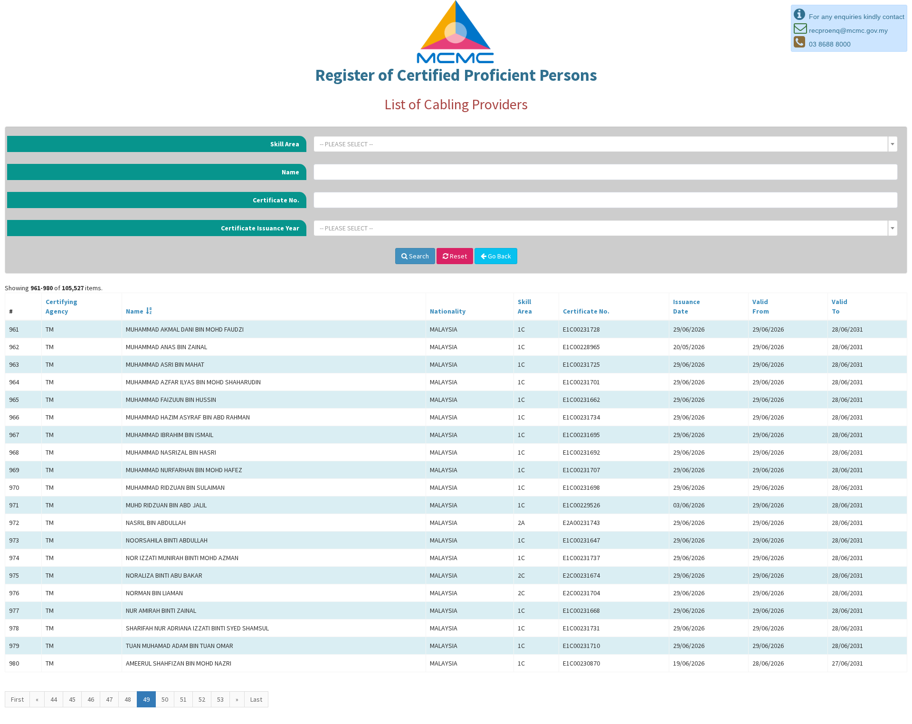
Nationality (448, 311)
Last (256, 699)
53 (220, 699)
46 (90, 699)
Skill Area (284, 144)
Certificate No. (276, 200)
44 (53, 699)
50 (165, 699)
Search (418, 256)
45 (72, 699)
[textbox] (603, 144)
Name (290, 172)
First (17, 699)
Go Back (498, 256)
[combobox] (606, 144)
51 (183, 699)
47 (109, 699)
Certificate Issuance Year (260, 228)
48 (127, 699)
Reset (457, 256)
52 (202, 699)
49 (146, 699)
